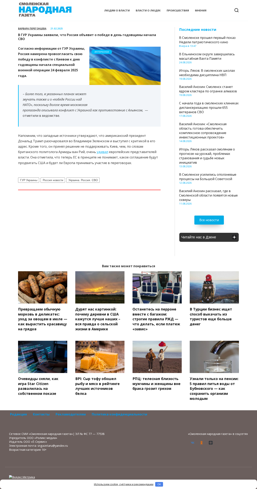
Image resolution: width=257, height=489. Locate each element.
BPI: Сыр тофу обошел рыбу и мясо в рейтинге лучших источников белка (97, 386)
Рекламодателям (71, 414)
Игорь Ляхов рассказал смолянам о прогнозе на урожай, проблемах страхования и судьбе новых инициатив (207, 156)
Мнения (200, 10)
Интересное (102, 51)
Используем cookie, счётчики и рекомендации (123, 484)
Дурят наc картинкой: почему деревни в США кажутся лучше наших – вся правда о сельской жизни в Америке (97, 319)
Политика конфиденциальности (119, 414)
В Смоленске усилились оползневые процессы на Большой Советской (207, 176)
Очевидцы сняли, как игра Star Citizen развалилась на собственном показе (38, 386)
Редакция (18, 414)
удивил (102, 152)
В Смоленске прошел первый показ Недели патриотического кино (207, 39)
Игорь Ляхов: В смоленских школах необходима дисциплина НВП (207, 72)
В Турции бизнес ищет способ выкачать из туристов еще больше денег (211, 316)
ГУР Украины (28, 180)
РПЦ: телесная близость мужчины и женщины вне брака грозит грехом (157, 383)
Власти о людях (148, 10)
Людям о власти (117, 10)
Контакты (41, 414)
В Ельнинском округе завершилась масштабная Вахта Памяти (207, 56)
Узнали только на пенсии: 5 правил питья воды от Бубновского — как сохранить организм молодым (214, 388)
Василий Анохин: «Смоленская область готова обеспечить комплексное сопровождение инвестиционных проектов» (202, 130)
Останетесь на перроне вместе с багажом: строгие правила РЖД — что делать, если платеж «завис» (156, 319)
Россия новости (53, 180)
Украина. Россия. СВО (83, 180)
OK (159, 484)
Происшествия (178, 10)
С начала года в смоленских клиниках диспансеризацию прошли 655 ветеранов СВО (209, 107)
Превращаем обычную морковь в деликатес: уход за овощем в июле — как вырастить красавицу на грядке (42, 319)
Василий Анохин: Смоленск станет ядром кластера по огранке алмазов (208, 89)
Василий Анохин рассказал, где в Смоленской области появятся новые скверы (208, 195)
